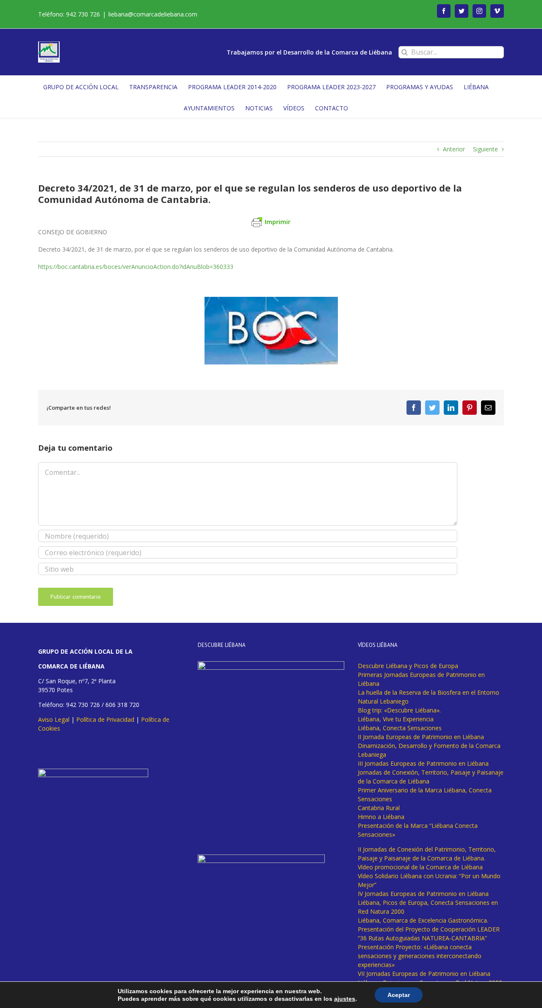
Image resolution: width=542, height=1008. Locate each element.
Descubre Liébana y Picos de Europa (408, 666)
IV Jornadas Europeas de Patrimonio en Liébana (423, 894)
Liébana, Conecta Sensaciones (400, 728)
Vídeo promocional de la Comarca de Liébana (420, 867)
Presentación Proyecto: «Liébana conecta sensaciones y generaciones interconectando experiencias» (419, 956)
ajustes (344, 998)
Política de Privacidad (105, 719)
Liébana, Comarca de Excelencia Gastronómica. (423, 920)
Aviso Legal (53, 719)
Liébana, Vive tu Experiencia (396, 719)
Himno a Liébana (381, 817)
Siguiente (485, 149)
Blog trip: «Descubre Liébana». (399, 710)
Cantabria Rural (379, 808)
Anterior (454, 149)
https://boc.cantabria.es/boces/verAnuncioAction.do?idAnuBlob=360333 (135, 267)
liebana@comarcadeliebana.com (152, 14)
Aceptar (398, 995)
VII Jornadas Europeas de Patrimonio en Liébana (424, 974)
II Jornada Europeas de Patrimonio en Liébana (421, 737)
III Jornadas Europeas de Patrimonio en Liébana (423, 763)
